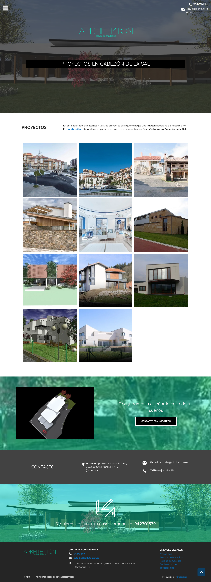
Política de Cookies (170, 561)
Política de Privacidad (172, 557)
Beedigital (182, 577)
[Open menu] (5, 8)
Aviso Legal (166, 554)
